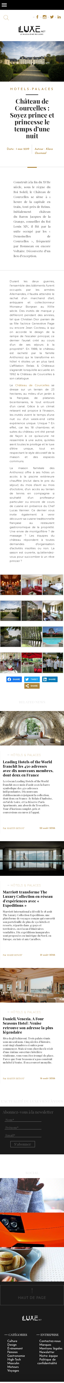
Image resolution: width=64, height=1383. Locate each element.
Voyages (13, 1370)
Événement (15, 1348)
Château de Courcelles (32, 385)
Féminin (12, 1352)
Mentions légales (50, 1348)
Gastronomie (16, 1356)
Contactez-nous (50, 1341)
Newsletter (46, 1352)
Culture (12, 1341)
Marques (45, 1344)
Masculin (13, 1363)
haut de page (32, 1298)
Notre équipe (48, 1356)
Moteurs (13, 1367)
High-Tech (14, 1359)
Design (12, 1344)
